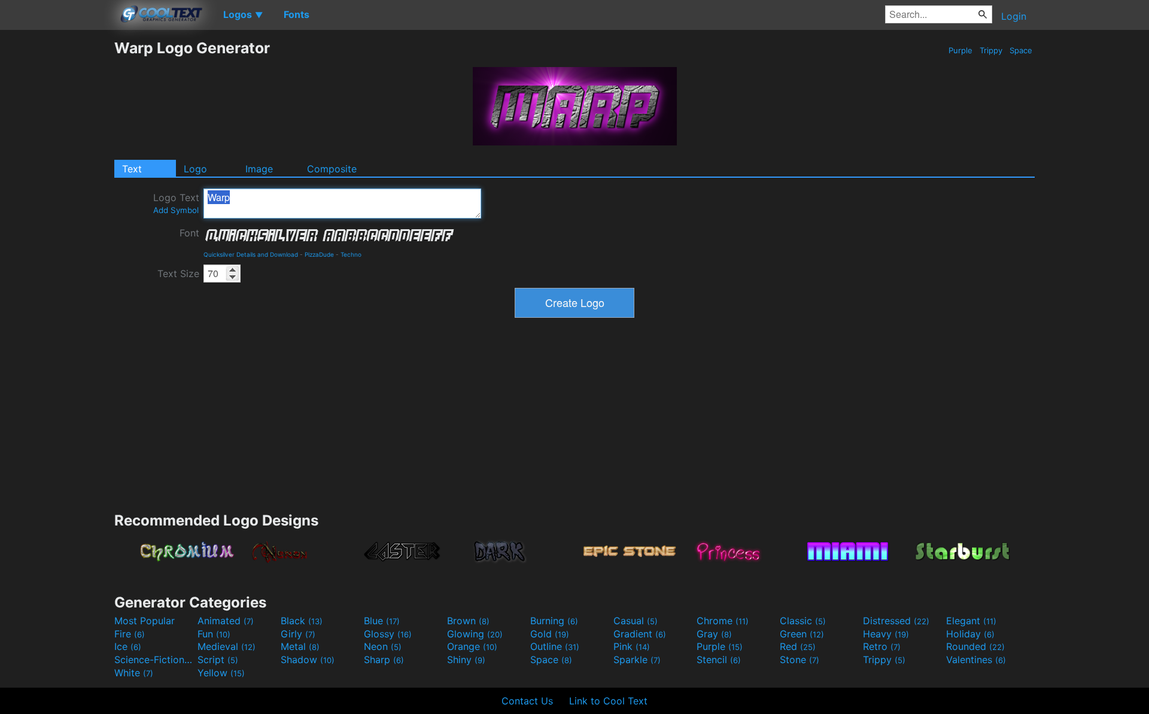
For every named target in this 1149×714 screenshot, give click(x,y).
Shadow (308, 660)
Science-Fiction (154, 660)
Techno (351, 254)
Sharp (384, 660)
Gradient (639, 634)
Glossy (388, 634)
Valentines (976, 660)
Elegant (971, 621)
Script (217, 660)
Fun (213, 634)
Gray (714, 634)
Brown (468, 621)
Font (189, 233)
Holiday (970, 634)
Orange (472, 646)
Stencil (719, 660)
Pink (631, 646)
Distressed (896, 621)
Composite (332, 169)
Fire (129, 634)
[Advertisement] (57, 218)
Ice (127, 646)
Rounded (975, 646)
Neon (383, 646)
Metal (300, 646)
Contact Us (527, 701)
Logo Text (176, 203)
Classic (803, 621)
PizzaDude (319, 254)
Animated (225, 621)
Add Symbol (176, 210)
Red (798, 646)
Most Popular (144, 621)
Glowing (475, 634)
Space (1021, 50)
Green (802, 634)
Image (259, 169)
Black (302, 621)
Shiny (466, 660)
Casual (635, 621)
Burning (554, 621)
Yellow (221, 673)
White (133, 673)
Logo (195, 169)
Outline (554, 646)
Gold (549, 634)
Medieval (226, 646)
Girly (298, 634)
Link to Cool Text (608, 701)
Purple (960, 50)
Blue (382, 621)
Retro (882, 646)
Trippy (991, 50)
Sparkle (637, 660)
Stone (799, 660)
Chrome (723, 621)
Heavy (886, 634)
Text (132, 169)
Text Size (178, 273)
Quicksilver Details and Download (250, 254)
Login (1013, 16)
